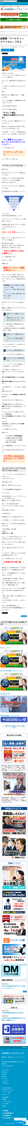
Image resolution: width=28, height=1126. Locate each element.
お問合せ (4, 1106)
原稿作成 (4, 1076)
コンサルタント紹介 (7, 1101)
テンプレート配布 (6, 1092)
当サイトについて (5, 647)
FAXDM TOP (3, 31)
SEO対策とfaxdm (5, 693)
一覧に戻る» (24, 616)
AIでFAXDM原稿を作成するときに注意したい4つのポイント (13, 987)
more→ (24, 991)
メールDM (4, 1080)
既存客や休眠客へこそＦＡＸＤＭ (9, 715)
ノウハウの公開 (5, 50)
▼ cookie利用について (8, 1118)
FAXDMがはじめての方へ (8, 1090)
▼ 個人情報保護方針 (7, 1113)
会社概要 (4, 1099)
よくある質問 (5, 1103)
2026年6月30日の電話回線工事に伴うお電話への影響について (13, 1019)
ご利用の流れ (5, 1083)
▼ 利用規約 (5, 1110)
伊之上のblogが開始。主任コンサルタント (12, 670)
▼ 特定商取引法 (6, 1115)
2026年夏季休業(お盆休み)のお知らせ (13, 1013)
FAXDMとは (5, 1072)
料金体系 (4, 1074)
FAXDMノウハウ (6, 1094)
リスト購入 (4, 1078)
